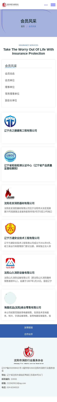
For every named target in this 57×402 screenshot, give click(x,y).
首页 (23, 26)
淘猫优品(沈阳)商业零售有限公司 (22, 307)
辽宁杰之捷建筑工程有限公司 (20, 130)
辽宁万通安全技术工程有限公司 (22, 238)
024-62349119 (13, 387)
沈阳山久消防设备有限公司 (19, 272)
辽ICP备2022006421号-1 (12, 368)
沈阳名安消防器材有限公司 (19, 203)
